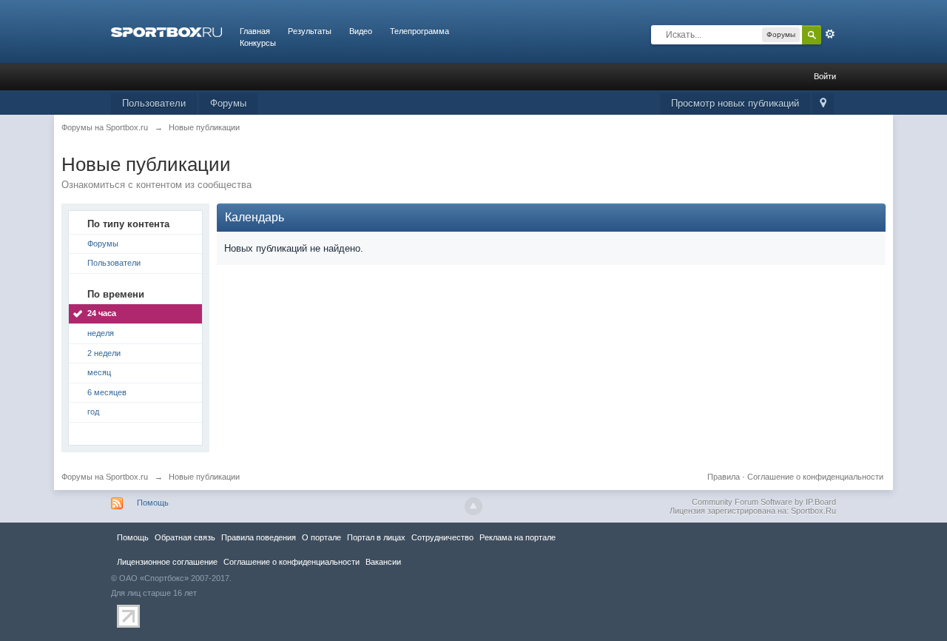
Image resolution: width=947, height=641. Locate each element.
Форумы (228, 103)
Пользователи (154, 103)
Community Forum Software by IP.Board (764, 501)
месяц (99, 372)
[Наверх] (473, 506)
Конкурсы (258, 42)
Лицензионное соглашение (167, 561)
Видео (360, 31)
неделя (100, 333)
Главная (255, 31)
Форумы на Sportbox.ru (104, 476)
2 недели (104, 353)
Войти (825, 76)
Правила (723, 476)
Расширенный (830, 34)
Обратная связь (185, 537)
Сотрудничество (442, 537)
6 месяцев (107, 392)
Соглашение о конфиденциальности (815, 476)
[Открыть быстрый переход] (823, 104)
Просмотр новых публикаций (735, 103)
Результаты (309, 31)
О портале (321, 537)
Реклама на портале (517, 537)
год (93, 411)
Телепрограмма (419, 31)
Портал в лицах (376, 537)
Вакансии (383, 561)
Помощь (153, 502)
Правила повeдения (258, 537)
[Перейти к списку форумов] (166, 31)
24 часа (101, 313)
